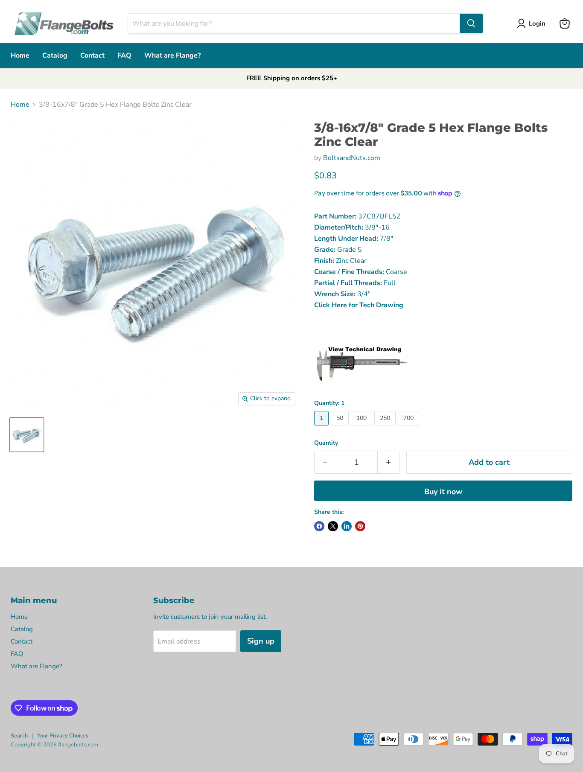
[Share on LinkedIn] (346, 526)
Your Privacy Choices (62, 736)
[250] (386, 427)
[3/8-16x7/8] (27, 435)
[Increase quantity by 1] (388, 462)
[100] (362, 427)
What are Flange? (172, 55)
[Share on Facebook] (319, 526)
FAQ (124, 55)
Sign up (260, 641)
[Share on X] (333, 526)
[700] (409, 427)
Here (339, 305)
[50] (341, 427)
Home (20, 55)
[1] (322, 427)
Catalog (54, 55)
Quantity (326, 443)
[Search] (471, 23)
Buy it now (443, 492)
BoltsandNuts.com (351, 158)
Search (19, 736)
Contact (92, 55)
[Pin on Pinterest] (360, 526)
